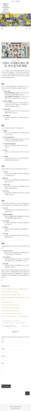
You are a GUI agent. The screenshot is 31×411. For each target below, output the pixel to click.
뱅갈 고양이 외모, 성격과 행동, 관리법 (11, 294)
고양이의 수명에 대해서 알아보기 (10, 291)
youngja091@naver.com (10, 326)
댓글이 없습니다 (26, 326)
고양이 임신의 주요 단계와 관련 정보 (11, 308)
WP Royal (18, 408)
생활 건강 (5, 5)
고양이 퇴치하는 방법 (7, 302)
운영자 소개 (6, 11)
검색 (27, 393)
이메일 (3, 348)
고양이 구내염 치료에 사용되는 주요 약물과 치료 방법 (15, 289)
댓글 (2, 363)
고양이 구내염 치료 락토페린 (7, 322)
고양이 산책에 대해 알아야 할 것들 (10, 305)
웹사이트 (3, 356)
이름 (2, 341)
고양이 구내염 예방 (6, 320)
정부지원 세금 (5, 7)
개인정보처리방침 (5, 12)
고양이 (3, 70)
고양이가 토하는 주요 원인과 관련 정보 (11, 313)
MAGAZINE (15, 18)
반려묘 (17, 60)
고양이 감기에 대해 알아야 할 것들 (10, 310)
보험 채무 (5, 9)
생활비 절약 (6, 3)
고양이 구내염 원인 (15, 320)
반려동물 (14, 60)
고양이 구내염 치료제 (20, 322)
